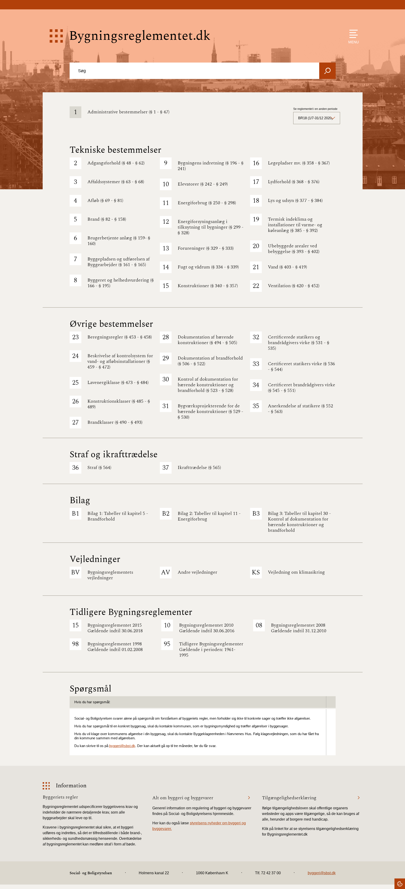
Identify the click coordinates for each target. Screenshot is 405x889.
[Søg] (327, 71)
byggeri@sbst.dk (122, 746)
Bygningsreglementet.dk (139, 36)
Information (71, 785)
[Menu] (352, 34)
